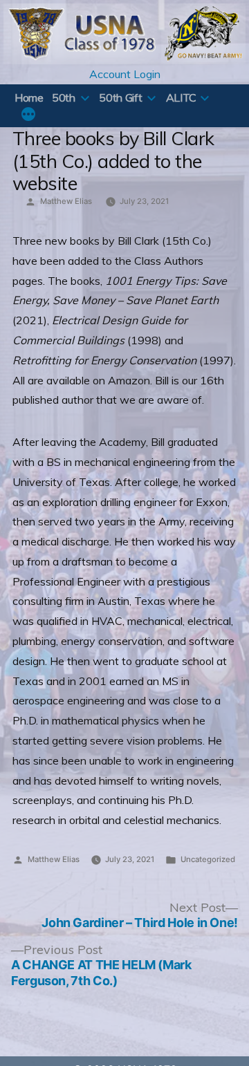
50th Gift (120, 97)
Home (29, 97)
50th (63, 97)
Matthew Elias (66, 201)
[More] (28, 115)
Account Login (124, 74)
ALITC (181, 97)
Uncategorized (208, 859)
